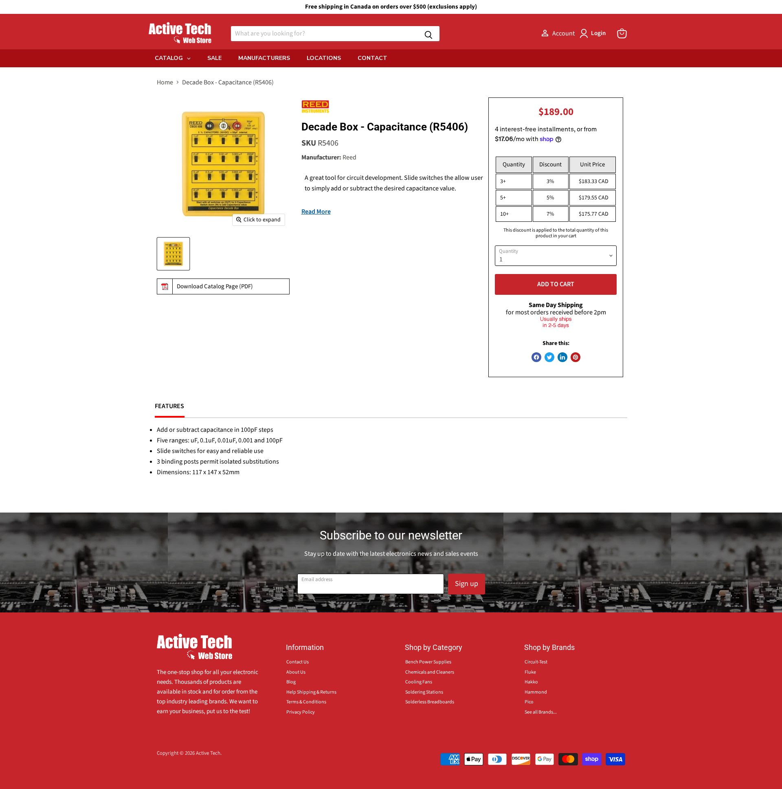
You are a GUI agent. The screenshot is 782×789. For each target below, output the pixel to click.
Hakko (531, 681)
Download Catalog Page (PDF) (215, 286)
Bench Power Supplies (428, 662)
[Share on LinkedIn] (562, 357)
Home (165, 82)
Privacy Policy (300, 712)
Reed (349, 157)
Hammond (536, 692)
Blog (291, 681)
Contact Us (297, 662)
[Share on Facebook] (536, 357)
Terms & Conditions (306, 701)
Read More (316, 211)
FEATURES (170, 406)
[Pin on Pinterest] (575, 357)
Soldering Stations (424, 692)
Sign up (466, 584)
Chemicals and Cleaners (429, 672)
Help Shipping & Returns (311, 692)
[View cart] (622, 33)
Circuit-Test (536, 662)
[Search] (428, 33)
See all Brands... (541, 712)
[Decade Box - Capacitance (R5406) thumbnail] (173, 254)
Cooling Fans (418, 681)
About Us (295, 672)
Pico (529, 701)
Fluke (530, 672)
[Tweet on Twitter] (549, 357)
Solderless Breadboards (429, 701)
